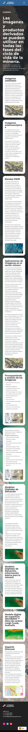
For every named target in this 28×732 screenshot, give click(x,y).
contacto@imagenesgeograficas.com (12, 716)
